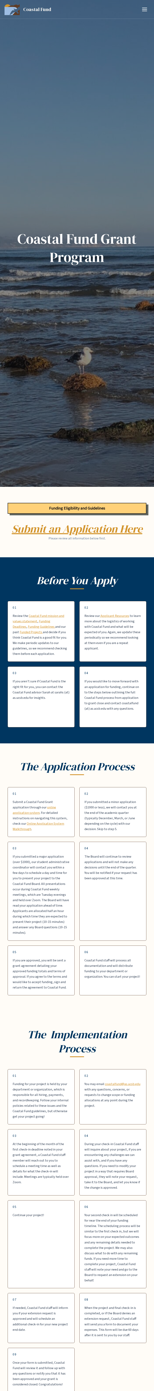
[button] (77, 508)
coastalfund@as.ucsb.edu (122, 1084)
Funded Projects (31, 632)
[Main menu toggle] (144, 9)
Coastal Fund (37, 9)
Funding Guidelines (41, 626)
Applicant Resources (114, 615)
